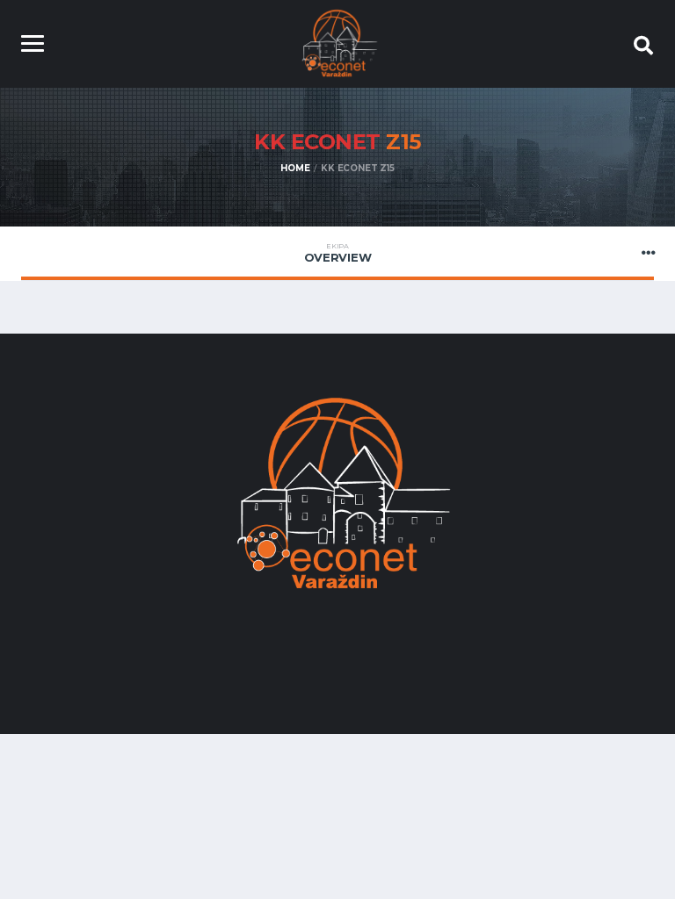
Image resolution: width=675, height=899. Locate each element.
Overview (338, 252)
